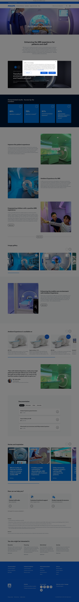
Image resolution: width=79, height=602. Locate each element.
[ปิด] (56, 61)
